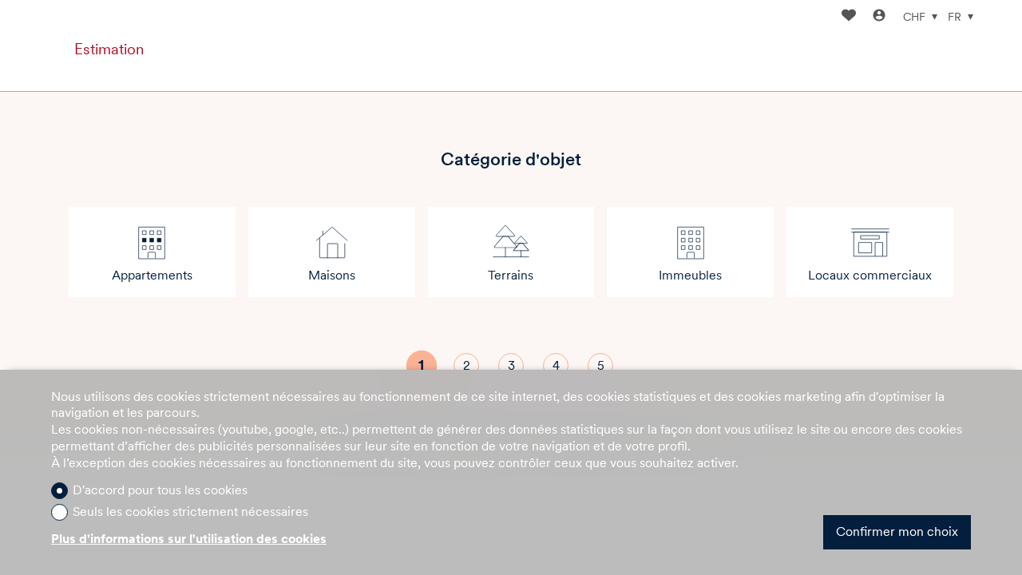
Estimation (109, 49)
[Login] (879, 17)
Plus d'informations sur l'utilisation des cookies (189, 538)
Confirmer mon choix (897, 531)
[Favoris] (849, 17)
